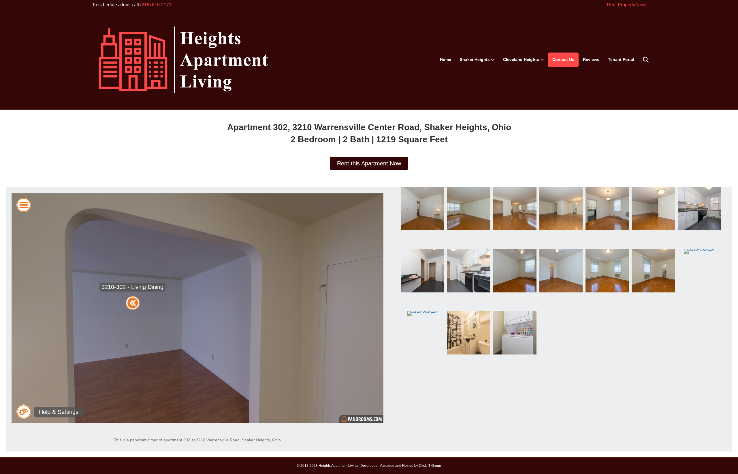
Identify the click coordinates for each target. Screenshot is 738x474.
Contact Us (563, 59)
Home (445, 59)
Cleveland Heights (521, 59)
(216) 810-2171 (156, 4)
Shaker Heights (475, 59)
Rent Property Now (626, 4)
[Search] (642, 59)
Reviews (591, 59)
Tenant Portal (621, 59)
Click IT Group (430, 466)
